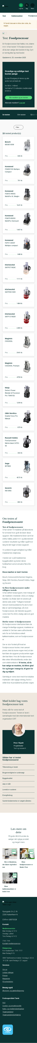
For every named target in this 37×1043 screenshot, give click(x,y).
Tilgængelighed (7, 1012)
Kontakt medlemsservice (11, 943)
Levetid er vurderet (9, 789)
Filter (17, 127)
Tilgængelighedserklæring (11, 1015)
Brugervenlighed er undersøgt (13, 773)
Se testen (6, 115)
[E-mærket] (7, 1030)
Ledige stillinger (7, 972)
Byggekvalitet (7, 778)
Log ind (22, 103)
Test (4, 16)
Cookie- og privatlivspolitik (11, 1006)
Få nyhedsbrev (7, 982)
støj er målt (6, 784)
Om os (4, 969)
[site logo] (9, 6)
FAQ (3, 1003)
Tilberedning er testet (10, 767)
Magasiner (6, 979)
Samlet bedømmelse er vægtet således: (16, 801)
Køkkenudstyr (17, 16)
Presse (5, 976)
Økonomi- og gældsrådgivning (13, 991)
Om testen (21, 115)
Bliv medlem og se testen (18, 98)
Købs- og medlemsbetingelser (13, 1009)
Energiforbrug (7, 795)
